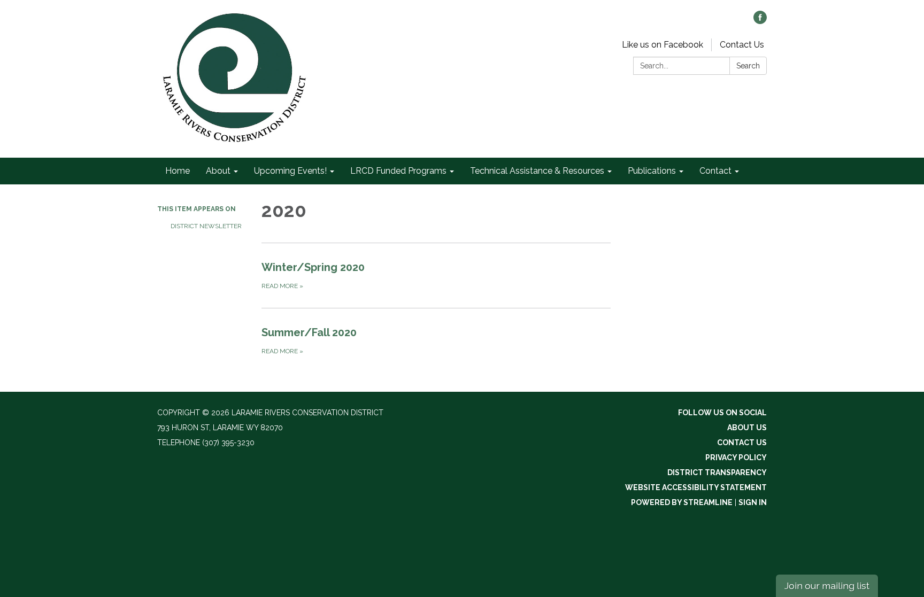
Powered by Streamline (682, 502)
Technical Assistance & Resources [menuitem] (537, 171)
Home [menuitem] (177, 171)
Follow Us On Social (722, 412)
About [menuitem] (218, 171)
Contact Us (742, 45)
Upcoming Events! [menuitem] (290, 171)
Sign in (752, 502)
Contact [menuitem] (715, 171)
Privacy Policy (736, 457)
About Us (747, 427)
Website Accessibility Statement (696, 487)
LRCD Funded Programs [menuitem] (398, 171)
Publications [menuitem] (652, 171)
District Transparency (717, 472)
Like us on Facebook (662, 45)
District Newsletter (206, 226)
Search (748, 65)
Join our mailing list (826, 585)
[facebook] (760, 21)
